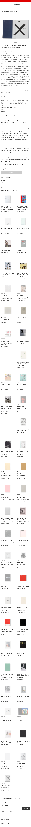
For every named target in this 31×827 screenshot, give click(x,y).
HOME (2, 10)
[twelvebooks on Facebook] (5, 803)
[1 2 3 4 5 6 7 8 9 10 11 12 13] (15, 29)
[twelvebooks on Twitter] (1, 803)
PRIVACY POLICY (4, 816)
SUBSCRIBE (26, 808)
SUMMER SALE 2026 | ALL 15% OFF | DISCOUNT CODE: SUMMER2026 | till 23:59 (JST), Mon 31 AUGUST (14, 1)
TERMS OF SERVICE (5, 820)
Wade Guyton (22, 164)
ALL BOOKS (4, 798)
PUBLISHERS (17, 798)
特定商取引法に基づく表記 (6, 812)
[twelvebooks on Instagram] (9, 803)
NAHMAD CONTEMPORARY (13, 191)
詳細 (2, 109)
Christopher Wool (13, 164)
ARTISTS (10, 798)
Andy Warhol (6, 164)
